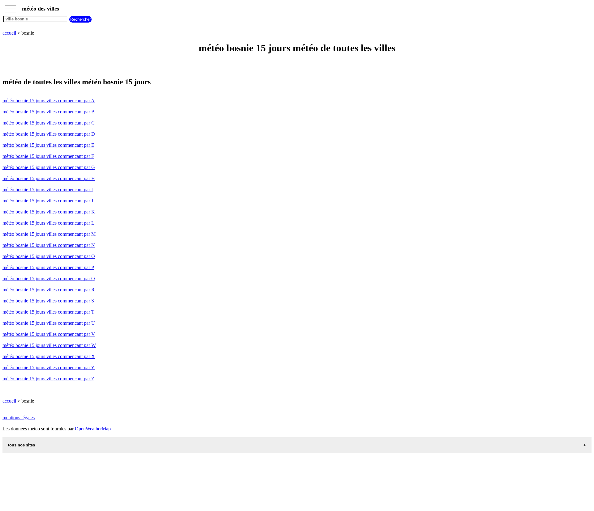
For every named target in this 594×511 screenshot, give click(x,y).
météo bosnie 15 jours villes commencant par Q (48, 278)
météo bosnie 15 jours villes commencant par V (48, 334)
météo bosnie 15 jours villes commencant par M (49, 234)
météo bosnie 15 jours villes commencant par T (48, 312)
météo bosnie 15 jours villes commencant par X (48, 356)
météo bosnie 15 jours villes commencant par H (48, 178)
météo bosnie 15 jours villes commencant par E (48, 145)
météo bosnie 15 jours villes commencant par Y (48, 367)
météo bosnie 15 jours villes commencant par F (48, 156)
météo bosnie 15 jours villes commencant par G (48, 167)
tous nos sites (21, 445)
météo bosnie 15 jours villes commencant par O (48, 256)
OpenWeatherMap (93, 428)
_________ (10, 7)
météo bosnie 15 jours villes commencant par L (48, 223)
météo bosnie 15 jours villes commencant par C (48, 122)
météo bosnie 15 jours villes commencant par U (48, 323)
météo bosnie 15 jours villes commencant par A (48, 100)
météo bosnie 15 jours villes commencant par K (48, 211)
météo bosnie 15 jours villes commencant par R (48, 289)
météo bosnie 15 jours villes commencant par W (49, 345)
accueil (9, 33)
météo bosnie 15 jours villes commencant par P (48, 267)
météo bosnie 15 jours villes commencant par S (48, 300)
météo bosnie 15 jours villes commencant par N (48, 245)
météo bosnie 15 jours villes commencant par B (48, 111)
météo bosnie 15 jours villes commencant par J (47, 200)
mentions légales (18, 417)
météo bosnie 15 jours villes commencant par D (48, 134)
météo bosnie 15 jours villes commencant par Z (48, 378)
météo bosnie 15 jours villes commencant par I (47, 189)
